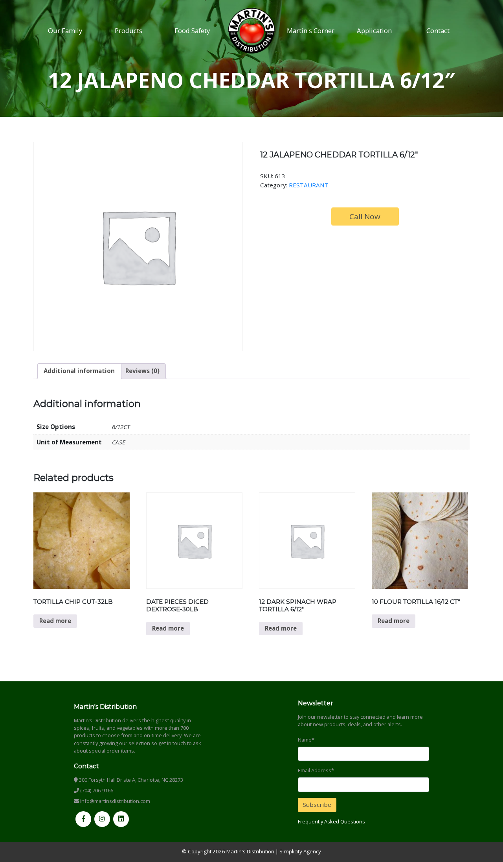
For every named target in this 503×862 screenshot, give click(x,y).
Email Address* (316, 770)
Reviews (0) (142, 371)
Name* (306, 739)
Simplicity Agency (300, 851)
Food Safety (192, 30)
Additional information (79, 371)
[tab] (79, 371)
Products (128, 30)
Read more (55, 621)
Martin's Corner (310, 30)
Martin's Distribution (250, 851)
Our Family (65, 30)
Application (374, 30)
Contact (438, 30)
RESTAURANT (309, 185)
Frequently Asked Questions (331, 821)
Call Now (364, 216)
